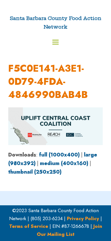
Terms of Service (28, 226)
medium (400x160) (64, 163)
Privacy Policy (83, 218)
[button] (55, 42)
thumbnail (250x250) (34, 172)
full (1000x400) (59, 154)
